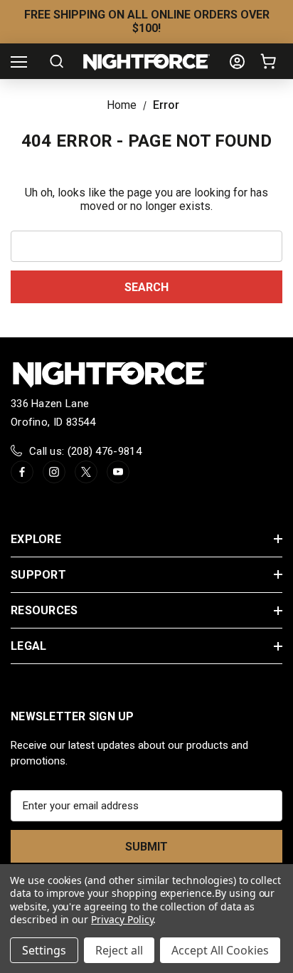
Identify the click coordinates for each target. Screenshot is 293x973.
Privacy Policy (122, 919)
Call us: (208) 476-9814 (85, 451)
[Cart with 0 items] (271, 61)
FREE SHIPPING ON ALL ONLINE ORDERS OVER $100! (147, 21)
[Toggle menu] (19, 61)
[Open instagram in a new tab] (54, 472)
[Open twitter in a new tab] (86, 472)
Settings (44, 950)
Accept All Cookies (220, 950)
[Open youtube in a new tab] (118, 472)
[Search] (56, 61)
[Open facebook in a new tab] (22, 472)
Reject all (119, 950)
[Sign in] (237, 61)
